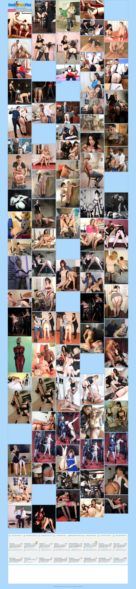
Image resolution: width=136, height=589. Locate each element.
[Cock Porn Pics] (20, 4)
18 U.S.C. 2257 (68, 586)
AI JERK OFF (19, 10)
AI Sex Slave (11, 10)
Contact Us (80, 586)
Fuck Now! (28, 10)
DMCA (74, 586)
